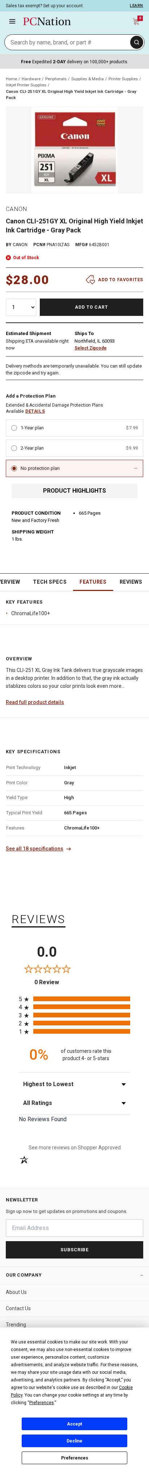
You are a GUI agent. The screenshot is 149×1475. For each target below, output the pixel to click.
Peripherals (56, 78)
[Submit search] (136, 42)
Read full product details (35, 702)
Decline (74, 1441)
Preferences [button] (41, 1402)
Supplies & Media (87, 78)
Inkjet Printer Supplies (26, 84)
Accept (74, 1424)
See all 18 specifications (34, 849)
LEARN (136, 5)
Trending (16, 1325)
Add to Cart (91, 307)
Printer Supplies (123, 78)
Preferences (74, 1458)
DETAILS (35, 411)
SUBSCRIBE (74, 1249)
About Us (16, 1292)
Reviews (131, 582)
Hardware (31, 78)
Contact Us (18, 1308)
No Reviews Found (43, 1119)
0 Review (54, 982)
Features (93, 582)
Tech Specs (50, 582)
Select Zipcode (90, 348)
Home (11, 78)
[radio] (74, 998)
